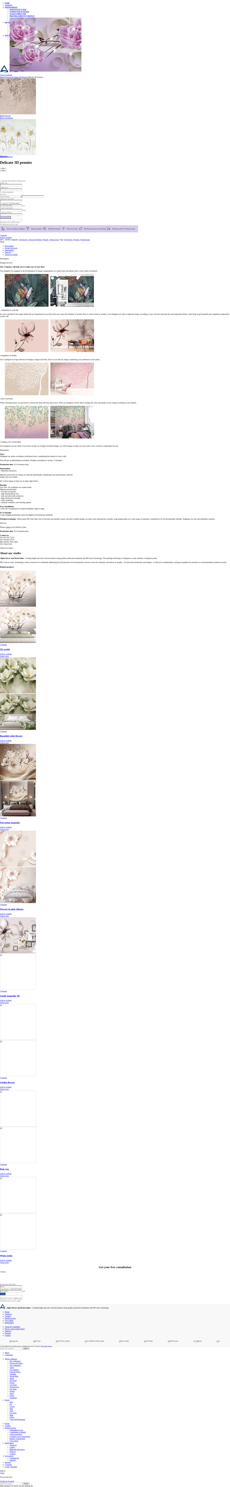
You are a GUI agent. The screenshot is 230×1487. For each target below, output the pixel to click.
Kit (11, 1404)
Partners (8, 1333)
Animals (13, 1374)
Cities (12, 1368)
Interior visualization (17, 1439)
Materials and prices (17, 1449)
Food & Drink (15, 1372)
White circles (6, 1255)
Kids (11, 1411)
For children (14, 1370)
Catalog (8, 1316)
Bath (11, 1415)
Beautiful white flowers (11, 736)
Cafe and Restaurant (17, 1419)
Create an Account (7, 1481)
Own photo (9, 1321)
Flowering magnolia (10, 822)
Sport (12, 1394)
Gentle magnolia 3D (10, 996)
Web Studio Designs (46, 1346)
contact (8, 527)
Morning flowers (6, 157)
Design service (10, 1318)
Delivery (8, 1331)
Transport (13, 1398)
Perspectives (14, 1387)
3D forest (13, 1381)
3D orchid (5, 649)
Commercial (14, 1458)
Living (12, 1406)
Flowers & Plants (12, 77)
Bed (11, 1402)
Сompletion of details (19, 12)
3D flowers (23, 77)
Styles (12, 1396)
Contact (8, 1335)
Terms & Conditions (12, 1327)
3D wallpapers (15, 1361)
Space (12, 1378)
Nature (12, 1391)
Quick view (4, 656)
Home (2, 77)
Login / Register (11, 1467)
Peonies (46, 240)
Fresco (12, 1383)
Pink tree (4, 1169)
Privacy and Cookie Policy (15, 1329)
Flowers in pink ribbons (11, 909)
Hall (11, 1409)
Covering (13, 1385)
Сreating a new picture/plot (22, 16)
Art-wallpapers (15, 1365)
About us (8, 1314)
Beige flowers (5, 116)
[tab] (117, 246)
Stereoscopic (54, 240)
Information (9, 1323)
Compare (8, 1465)
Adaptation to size (18, 9)
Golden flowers (7, 1082)
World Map (14, 1376)
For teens (13, 1389)
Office (12, 1417)
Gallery (12, 1447)
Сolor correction (18, 14)
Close (2, 1473)
